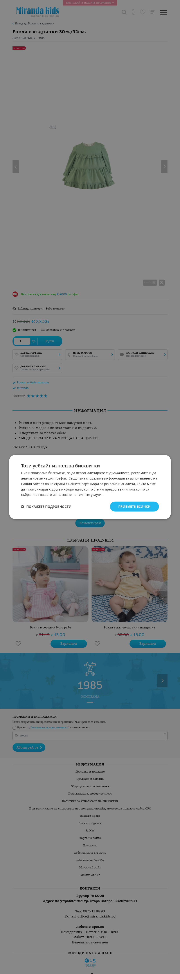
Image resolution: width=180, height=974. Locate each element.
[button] (46, 506)
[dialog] (90, 487)
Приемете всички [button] (134, 506)
